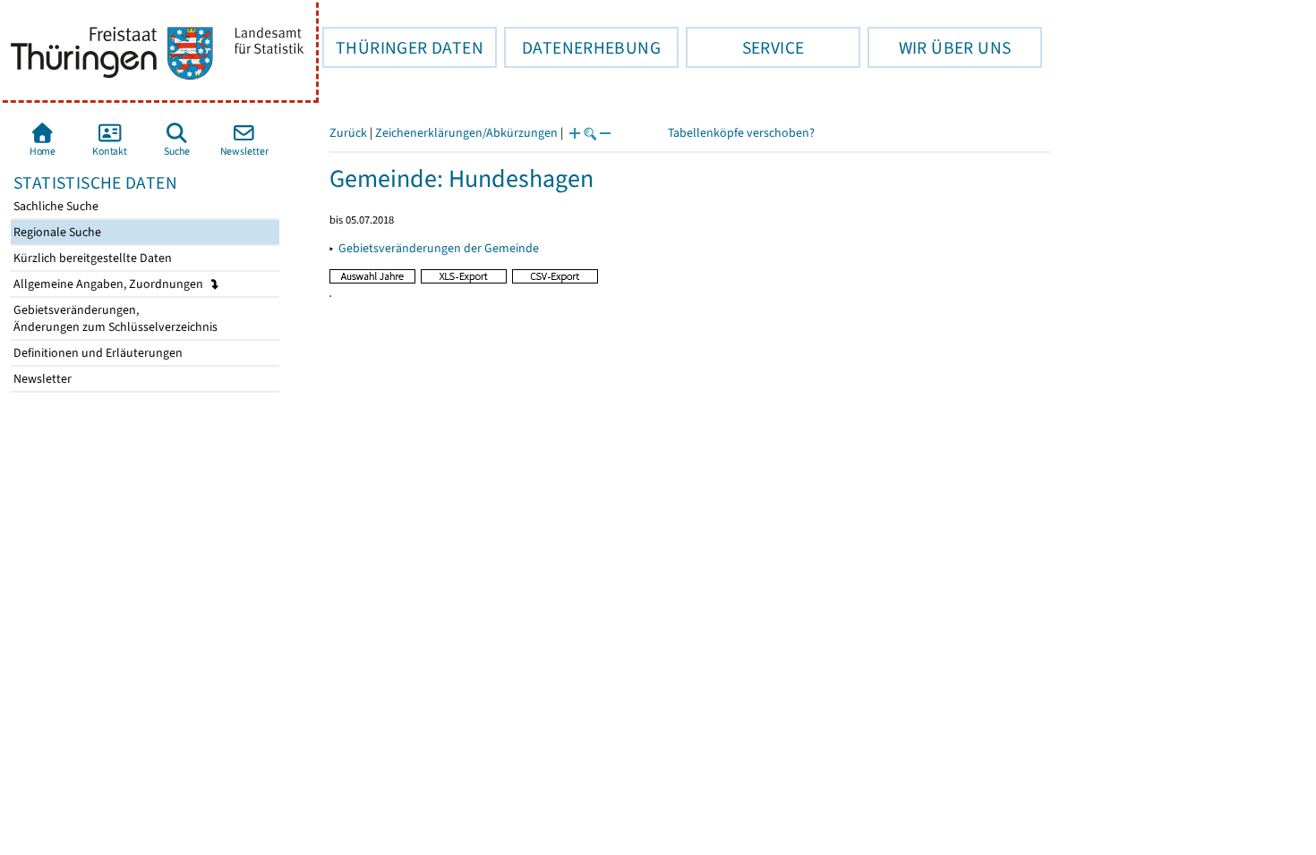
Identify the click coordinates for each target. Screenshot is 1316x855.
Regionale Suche (56, 232)
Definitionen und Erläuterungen (97, 352)
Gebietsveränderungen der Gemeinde (438, 248)
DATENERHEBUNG (582, 47)
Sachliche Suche (54, 206)
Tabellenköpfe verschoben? (741, 132)
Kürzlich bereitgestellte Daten (91, 258)
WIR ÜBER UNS (939, 47)
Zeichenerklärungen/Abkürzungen (466, 132)
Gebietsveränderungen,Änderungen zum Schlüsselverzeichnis (114, 318)
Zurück (348, 132)
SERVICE (745, 47)
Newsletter (41, 378)
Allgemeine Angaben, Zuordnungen (110, 283)
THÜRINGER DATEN (402, 47)
